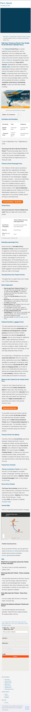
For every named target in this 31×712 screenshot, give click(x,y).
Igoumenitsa (10, 555)
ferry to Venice (14, 551)
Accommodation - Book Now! (12, 202)
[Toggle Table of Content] (17, 114)
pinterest (7, 695)
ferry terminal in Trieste (12, 469)
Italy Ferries (7, 679)
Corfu (4, 555)
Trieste (7, 49)
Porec (3, 623)
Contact (6, 702)
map (7, 480)
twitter (6, 694)
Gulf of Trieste (6, 60)
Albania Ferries (8, 685)
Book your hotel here (9, 408)
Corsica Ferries (8, 681)
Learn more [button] (5, 709)
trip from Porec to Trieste (19, 110)
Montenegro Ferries (9, 689)
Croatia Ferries (13, 36)
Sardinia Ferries (8, 682)
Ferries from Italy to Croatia (23, 36)
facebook (7, 697)
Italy (19, 622)
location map (6, 501)
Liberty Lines (6, 67)
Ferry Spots (6, 3)
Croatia (6, 622)
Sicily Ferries (7, 684)
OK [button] (27, 708)
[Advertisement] (15, 19)
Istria (16, 622)
